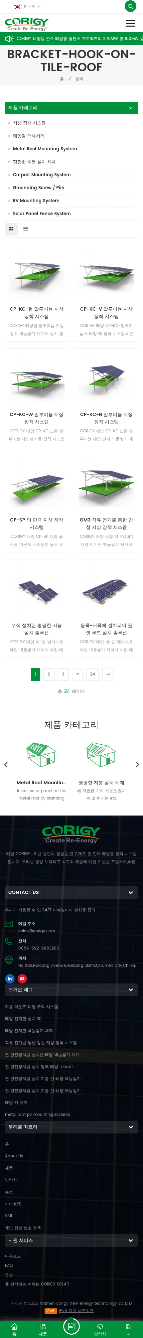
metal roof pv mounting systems (37, 1115)
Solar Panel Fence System (42, 214)
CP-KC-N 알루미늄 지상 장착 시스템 (106, 418)
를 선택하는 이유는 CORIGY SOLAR (37, 1284)
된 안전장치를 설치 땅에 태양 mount (39, 1067)
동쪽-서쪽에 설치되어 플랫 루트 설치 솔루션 (106, 629)
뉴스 (9, 1192)
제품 (9, 1168)
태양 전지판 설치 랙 (23, 1019)
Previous (5, 764)
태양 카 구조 (16, 1103)
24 (92, 674)
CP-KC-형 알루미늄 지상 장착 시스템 (37, 313)
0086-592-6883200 (38, 948)
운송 (9, 1275)
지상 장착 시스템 (29, 123)
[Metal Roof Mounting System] (41, 753)
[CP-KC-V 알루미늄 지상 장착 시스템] (106, 274)
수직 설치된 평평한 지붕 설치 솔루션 (36, 629)
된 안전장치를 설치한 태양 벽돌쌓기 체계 (42, 1055)
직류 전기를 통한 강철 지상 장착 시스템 (41, 1043)
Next (137, 764)
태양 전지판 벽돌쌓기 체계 (29, 1031)
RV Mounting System (36, 201)
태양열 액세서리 (29, 136)
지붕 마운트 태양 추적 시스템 (31, 1007)
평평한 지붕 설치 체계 (34, 162)
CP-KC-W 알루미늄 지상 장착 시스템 (37, 418)
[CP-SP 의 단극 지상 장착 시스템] (37, 485)
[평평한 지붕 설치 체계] (101, 753)
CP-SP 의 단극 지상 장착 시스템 (36, 524)
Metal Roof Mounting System (45, 149)
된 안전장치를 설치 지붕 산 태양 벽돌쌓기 (43, 1079)
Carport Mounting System (42, 175)
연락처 (11, 1180)
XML (9, 1216)
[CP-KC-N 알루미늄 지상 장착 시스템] (106, 380)
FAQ (9, 1266)
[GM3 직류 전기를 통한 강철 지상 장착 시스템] (106, 485)
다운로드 (13, 1256)
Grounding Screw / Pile (38, 188)
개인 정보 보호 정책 (23, 1228)
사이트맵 (13, 1204)
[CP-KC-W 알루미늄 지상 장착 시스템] (37, 380)
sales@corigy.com (36, 931)
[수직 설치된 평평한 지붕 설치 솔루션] (37, 591)
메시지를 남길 (71, 1326)
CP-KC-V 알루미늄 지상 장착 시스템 (106, 313)
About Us (14, 1156)
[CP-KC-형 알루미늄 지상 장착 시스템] (37, 274)
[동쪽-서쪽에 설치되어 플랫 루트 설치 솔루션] (106, 591)
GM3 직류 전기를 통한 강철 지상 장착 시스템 (106, 524)
